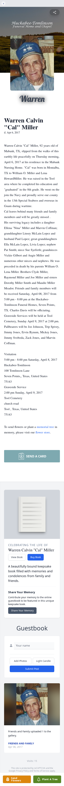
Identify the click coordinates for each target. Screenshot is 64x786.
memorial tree (45, 427)
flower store (42, 432)
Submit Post (32, 668)
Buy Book (35, 557)
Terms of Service (41, 770)
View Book (17, 557)
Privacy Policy (22, 770)
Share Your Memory (22, 610)
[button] (32, 704)
